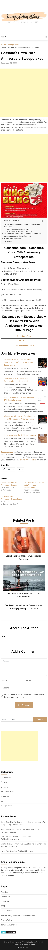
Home (3, 44)
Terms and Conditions (9, 925)
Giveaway (4, 787)
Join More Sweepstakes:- (13, 239)
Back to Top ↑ (24, 947)
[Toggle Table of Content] (41, 221)
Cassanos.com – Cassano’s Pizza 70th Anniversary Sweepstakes (22, 225)
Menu (3, 37)
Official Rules (24, 341)
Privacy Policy (6, 920)
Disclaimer (5, 901)
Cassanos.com (7, 452)
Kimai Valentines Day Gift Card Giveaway (20, 435)
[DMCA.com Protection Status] (8, 933)
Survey (3, 801)
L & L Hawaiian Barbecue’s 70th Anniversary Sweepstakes (34, 485)
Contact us (5, 897)
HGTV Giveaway (7, 911)
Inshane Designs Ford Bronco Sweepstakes (18, 915)
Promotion (5, 796)
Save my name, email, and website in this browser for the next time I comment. (25, 695)
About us (4, 892)
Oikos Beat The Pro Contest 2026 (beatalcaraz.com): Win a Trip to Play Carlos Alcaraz (18, 362)
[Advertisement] (24, 93)
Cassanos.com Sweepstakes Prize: (21, 231)
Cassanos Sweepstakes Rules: (20, 229)
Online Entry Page (24, 336)
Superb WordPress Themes (24, 945)
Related (9, 241)
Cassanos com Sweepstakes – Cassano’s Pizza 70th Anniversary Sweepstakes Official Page (22, 235)
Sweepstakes (13, 44)
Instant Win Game (8, 792)
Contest (4, 782)
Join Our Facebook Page (24, 345)
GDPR (3, 906)
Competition (6, 778)
